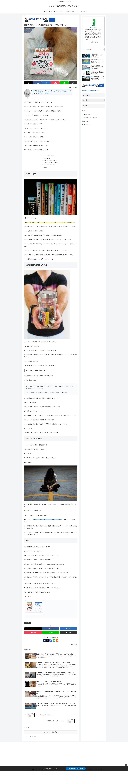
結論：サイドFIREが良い (50, 165)
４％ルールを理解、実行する (52, 162)
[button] (73, 82)
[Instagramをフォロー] (50, 640)
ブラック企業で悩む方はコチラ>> (75, 768)
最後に (45, 167)
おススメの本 (47, 158)
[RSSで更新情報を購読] (57, 640)
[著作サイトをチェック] (44, 640)
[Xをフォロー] (47, 640)
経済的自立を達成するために (51, 160)
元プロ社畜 (93, 27)
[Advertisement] (64, 753)
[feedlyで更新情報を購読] (54, 640)
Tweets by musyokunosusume (90, 90)
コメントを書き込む (51, 732)
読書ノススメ (28, 622)
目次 (49, 155)
